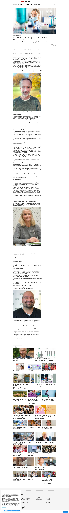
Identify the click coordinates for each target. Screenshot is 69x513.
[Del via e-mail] (53, 45)
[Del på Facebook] (51, 45)
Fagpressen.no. (4, 507)
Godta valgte (12, 510)
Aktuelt (21, 4)
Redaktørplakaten (25, 502)
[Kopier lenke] (55, 45)
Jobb (31, 4)
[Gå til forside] (34, 1)
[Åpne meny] (54, 4)
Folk (24, 4)
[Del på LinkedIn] (52, 45)
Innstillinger (65, 512)
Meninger (28, 4)
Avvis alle (17, 510)
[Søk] (52, 4)
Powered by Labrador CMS (34, 511)
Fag (18, 4)
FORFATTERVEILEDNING (39, 490)
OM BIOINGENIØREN (51, 490)
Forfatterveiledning (36, 4)
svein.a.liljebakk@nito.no (38, 499)
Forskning (15, 4)
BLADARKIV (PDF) (28, 490)
